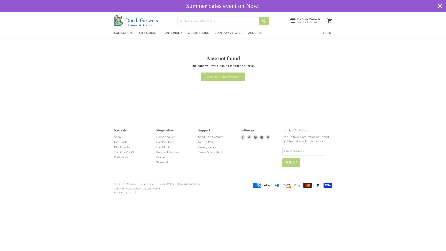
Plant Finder (172, 33)
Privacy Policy (207, 147)
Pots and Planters (167, 152)
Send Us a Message (210, 137)
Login (327, 33)
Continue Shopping (223, 76)
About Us (255, 33)
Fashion (161, 157)
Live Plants (163, 147)
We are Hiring (198, 33)
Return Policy (207, 142)
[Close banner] (439, 6)
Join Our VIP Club (228, 33)
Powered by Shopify (125, 192)
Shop (117, 137)
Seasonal (162, 162)
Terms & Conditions (210, 152)
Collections (123, 33)
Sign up (291, 162)
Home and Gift (165, 137)
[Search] (264, 21)
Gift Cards (147, 33)
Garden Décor (165, 142)
